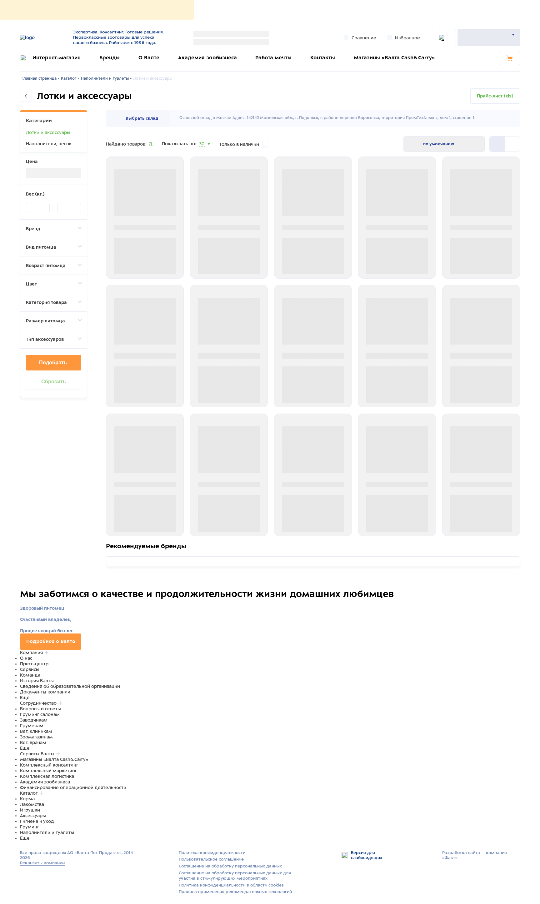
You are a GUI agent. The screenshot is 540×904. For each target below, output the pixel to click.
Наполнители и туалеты (47, 832)
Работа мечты (273, 57)
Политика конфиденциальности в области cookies (231, 885)
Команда (30, 675)
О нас (26, 658)
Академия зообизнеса (207, 57)
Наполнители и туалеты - (106, 78)
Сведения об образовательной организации (70, 686)
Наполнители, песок (49, 143)
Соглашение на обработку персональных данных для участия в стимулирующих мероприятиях (235, 876)
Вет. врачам (33, 742)
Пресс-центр (34, 663)
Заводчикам (34, 720)
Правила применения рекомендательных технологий (235, 891)
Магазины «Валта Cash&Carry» (394, 57)
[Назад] (26, 96)
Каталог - (70, 78)
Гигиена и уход (37, 821)
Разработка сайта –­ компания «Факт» (474, 855)
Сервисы (29, 669)
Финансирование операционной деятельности (73, 787)
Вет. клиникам (36, 731)
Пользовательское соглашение (211, 859)
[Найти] (447, 37)
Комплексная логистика (47, 776)
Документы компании (45, 691)
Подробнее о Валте (50, 641)
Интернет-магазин (56, 57)
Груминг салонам (40, 714)
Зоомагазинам (36, 736)
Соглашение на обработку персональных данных (230, 866)
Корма (27, 798)
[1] (512, 144)
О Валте (148, 57)
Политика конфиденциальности (212, 852)
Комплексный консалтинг (49, 764)
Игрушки (30, 809)
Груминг (29, 826)
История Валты (37, 680)
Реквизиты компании (42, 863)
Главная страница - (40, 78)
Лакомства (32, 804)
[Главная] (42, 37)
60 (202, 151)
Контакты (322, 57)
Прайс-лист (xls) (495, 95)
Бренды (109, 57)
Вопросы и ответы (40, 708)
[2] (497, 144)
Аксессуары (33, 815)
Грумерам (31, 725)
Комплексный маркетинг (48, 770)
